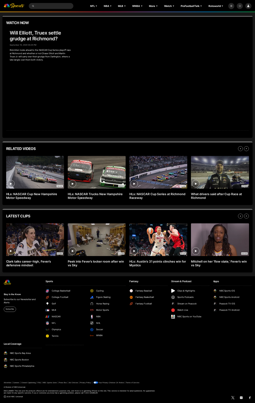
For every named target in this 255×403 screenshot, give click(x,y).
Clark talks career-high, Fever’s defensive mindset (28, 263)
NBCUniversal (19, 387)
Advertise (7, 383)
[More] (231, 6)
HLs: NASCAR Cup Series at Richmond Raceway (157, 196)
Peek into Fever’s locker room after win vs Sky (96, 263)
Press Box (63, 383)
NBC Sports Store (50, 383)
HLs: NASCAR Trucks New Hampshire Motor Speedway (95, 196)
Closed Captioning (28, 383)
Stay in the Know (12, 294)
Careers (16, 383)
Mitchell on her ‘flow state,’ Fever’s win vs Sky (219, 263)
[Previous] (240, 148)
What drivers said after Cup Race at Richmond (216, 196)
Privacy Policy (85, 383)
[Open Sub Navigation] (97, 6)
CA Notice (120, 383)
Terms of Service (132, 383)
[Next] (246, 148)
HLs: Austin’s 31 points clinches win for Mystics (157, 263)
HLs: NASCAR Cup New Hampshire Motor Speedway (31, 196)
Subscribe (10, 309)
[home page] (14, 6)
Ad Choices (73, 383)
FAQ (39, 383)
